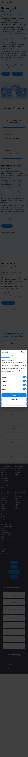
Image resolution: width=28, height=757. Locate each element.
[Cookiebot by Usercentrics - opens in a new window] (21, 352)
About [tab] (23, 355)
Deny (14, 403)
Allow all (14, 395)
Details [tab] (14, 355)
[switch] (25, 381)
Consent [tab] (5, 355)
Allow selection (14, 399)
